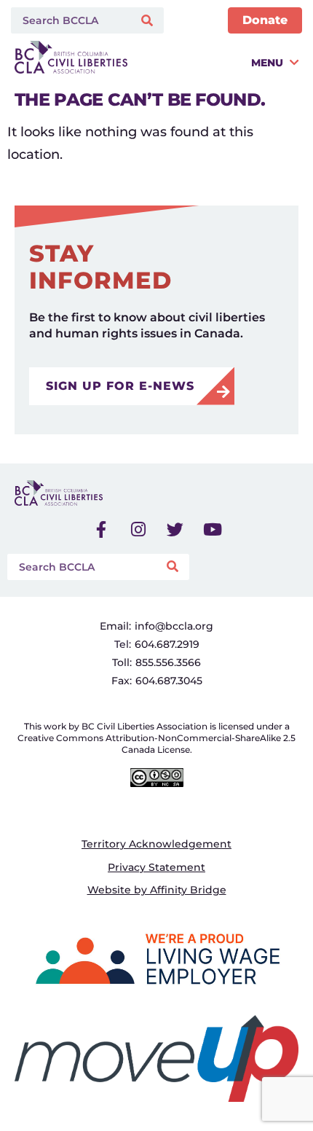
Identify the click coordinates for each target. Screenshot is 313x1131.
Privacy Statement (156, 867)
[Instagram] (138, 530)
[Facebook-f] (101, 530)
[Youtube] (212, 530)
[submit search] (149, 21)
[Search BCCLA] (69, 20)
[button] (216, 62)
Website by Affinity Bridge (156, 889)
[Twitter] (175, 530)
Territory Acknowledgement (156, 843)
